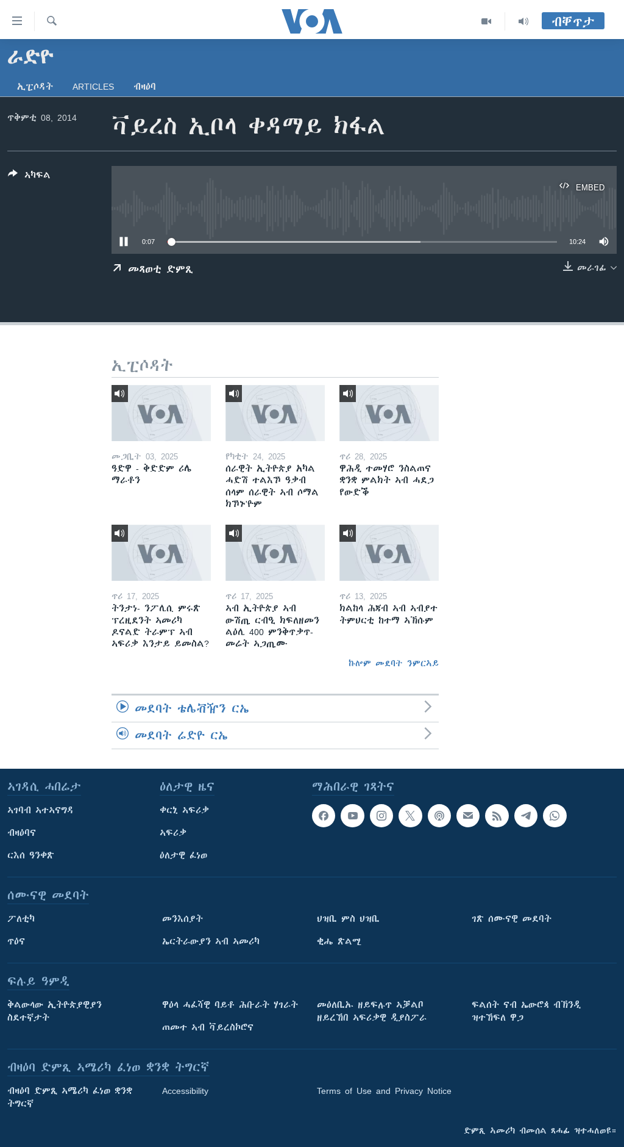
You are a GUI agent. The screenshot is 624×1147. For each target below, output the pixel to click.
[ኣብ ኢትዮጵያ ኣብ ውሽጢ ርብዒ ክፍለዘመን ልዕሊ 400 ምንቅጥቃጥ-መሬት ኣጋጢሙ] (275, 553)
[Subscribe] (468, 815)
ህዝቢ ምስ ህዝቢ (348, 918)
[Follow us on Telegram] (525, 815)
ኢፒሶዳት (35, 86)
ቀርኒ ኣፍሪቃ (184, 810)
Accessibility (185, 1090)
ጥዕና (16, 941)
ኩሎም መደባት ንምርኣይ (394, 663)
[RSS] (496, 815)
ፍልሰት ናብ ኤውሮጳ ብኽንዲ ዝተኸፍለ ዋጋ (526, 1011)
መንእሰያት (182, 918)
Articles (93, 86)
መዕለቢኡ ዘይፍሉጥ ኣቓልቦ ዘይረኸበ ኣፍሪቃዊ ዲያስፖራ (372, 1011)
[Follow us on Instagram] (381, 815)
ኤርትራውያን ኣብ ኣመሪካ (211, 941)
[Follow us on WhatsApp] (554, 815)
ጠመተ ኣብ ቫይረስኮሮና (208, 1027)
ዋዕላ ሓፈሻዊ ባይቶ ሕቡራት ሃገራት (230, 1004)
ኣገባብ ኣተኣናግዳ (40, 810)
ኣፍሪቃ (173, 832)
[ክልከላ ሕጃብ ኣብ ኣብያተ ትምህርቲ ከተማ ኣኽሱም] (389, 553)
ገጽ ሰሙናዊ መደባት (511, 918)
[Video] (486, 21)
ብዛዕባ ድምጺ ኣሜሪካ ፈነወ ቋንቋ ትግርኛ (69, 1097)
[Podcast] (439, 815)
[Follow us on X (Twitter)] (410, 815)
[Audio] (523, 21)
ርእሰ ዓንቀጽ (30, 855)
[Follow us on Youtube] (352, 815)
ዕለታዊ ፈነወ (183, 855)
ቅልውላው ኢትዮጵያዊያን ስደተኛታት (54, 1011)
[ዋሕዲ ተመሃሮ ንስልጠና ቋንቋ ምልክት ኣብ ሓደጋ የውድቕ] (389, 413)
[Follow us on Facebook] (323, 815)
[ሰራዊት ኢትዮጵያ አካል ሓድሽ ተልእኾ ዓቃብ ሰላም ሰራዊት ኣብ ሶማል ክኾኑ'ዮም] (275, 413)
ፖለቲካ (21, 918)
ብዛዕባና (21, 832)
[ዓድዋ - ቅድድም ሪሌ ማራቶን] (161, 413)
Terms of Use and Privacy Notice (384, 1090)
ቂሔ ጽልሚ (339, 941)
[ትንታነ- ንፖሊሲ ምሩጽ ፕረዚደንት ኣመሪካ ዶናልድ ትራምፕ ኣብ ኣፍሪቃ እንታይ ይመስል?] (161, 553)
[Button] (29, 177)
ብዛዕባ (144, 86)
